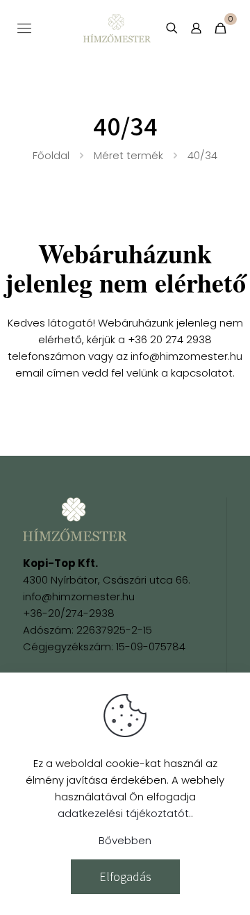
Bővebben (125, 840)
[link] (75, 519)
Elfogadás (125, 876)
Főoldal (51, 155)
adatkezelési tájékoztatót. (124, 813)
